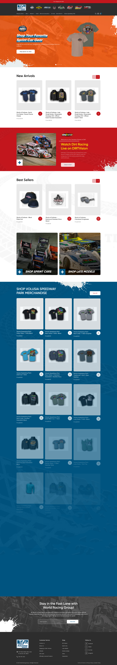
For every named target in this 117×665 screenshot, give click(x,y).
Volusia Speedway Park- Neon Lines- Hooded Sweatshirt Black (24, 416)
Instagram (90, 653)
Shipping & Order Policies (45, 648)
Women (32, 13)
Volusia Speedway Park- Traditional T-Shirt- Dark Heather (81, 374)
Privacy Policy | (90, 662)
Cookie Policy (97, 662)
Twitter (90, 646)
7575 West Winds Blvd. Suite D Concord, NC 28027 (25, 652)
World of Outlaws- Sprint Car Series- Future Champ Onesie (25, 114)
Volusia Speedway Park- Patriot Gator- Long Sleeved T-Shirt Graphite (82, 545)
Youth (37, 13)
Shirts (63, 653)
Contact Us (42, 643)
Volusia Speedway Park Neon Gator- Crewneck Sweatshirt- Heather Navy (53, 374)
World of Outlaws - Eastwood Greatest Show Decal (54, 219)
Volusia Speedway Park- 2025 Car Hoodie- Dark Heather (52, 502)
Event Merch (59, 13)
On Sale (53, 13)
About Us (41, 645)
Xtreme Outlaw (65, 651)
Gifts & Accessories (44, 13)
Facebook (90, 643)
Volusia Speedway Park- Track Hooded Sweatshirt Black (24, 459)
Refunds (41, 651)
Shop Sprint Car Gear (26, 51)
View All (95, 293)
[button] (55, 64)
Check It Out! (68, 163)
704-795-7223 (21, 656)
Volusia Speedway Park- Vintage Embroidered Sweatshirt (24, 502)
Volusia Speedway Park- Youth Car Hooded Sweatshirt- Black (81, 502)
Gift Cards (41, 653)
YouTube (90, 650)
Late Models (65, 648)
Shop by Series (20, 13)
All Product (64, 643)
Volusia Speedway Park (69, 13)
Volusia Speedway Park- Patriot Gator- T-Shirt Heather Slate (52, 459)
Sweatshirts (65, 656)
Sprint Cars (64, 645)
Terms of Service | (82, 662)
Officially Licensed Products (46, 656)
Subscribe (72, 621)
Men (27, 13)
